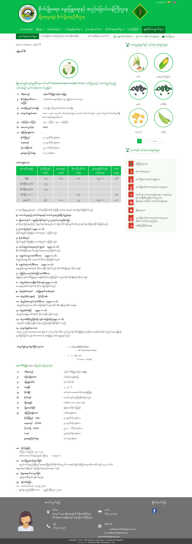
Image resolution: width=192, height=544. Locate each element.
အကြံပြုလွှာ (170, 36)
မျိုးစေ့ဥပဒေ (140, 210)
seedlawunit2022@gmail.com (122, 529)
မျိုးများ (38, 29)
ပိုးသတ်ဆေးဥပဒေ (143, 171)
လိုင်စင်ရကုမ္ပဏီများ (113, 29)
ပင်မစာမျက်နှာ (26, 29)
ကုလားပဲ (138, 132)
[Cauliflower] (174, 2)
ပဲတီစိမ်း (163, 104)
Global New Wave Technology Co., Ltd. (101, 542)
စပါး (138, 77)
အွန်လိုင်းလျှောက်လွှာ (152, 29)
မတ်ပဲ (138, 104)
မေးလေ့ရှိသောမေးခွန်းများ (149, 36)
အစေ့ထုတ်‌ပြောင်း (163, 77)
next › (155, 141)
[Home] (28, 13)
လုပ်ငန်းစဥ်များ (52, 29)
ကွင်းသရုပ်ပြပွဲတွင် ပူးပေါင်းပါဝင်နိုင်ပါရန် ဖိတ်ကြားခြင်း (91, 36)
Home (18, 45)
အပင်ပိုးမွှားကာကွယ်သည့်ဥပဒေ (148, 179)
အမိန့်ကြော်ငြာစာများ (144, 225)
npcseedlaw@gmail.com (109, 536)
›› (162, 141)
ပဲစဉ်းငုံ (163, 132)
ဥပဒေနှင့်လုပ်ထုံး (92, 29)
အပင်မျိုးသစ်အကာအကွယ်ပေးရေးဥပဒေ (152, 187)
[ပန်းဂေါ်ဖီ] (169, 2)
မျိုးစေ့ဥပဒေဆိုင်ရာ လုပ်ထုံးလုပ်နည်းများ (151, 201)
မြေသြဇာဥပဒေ (142, 164)
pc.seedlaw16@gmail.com (116, 533)
